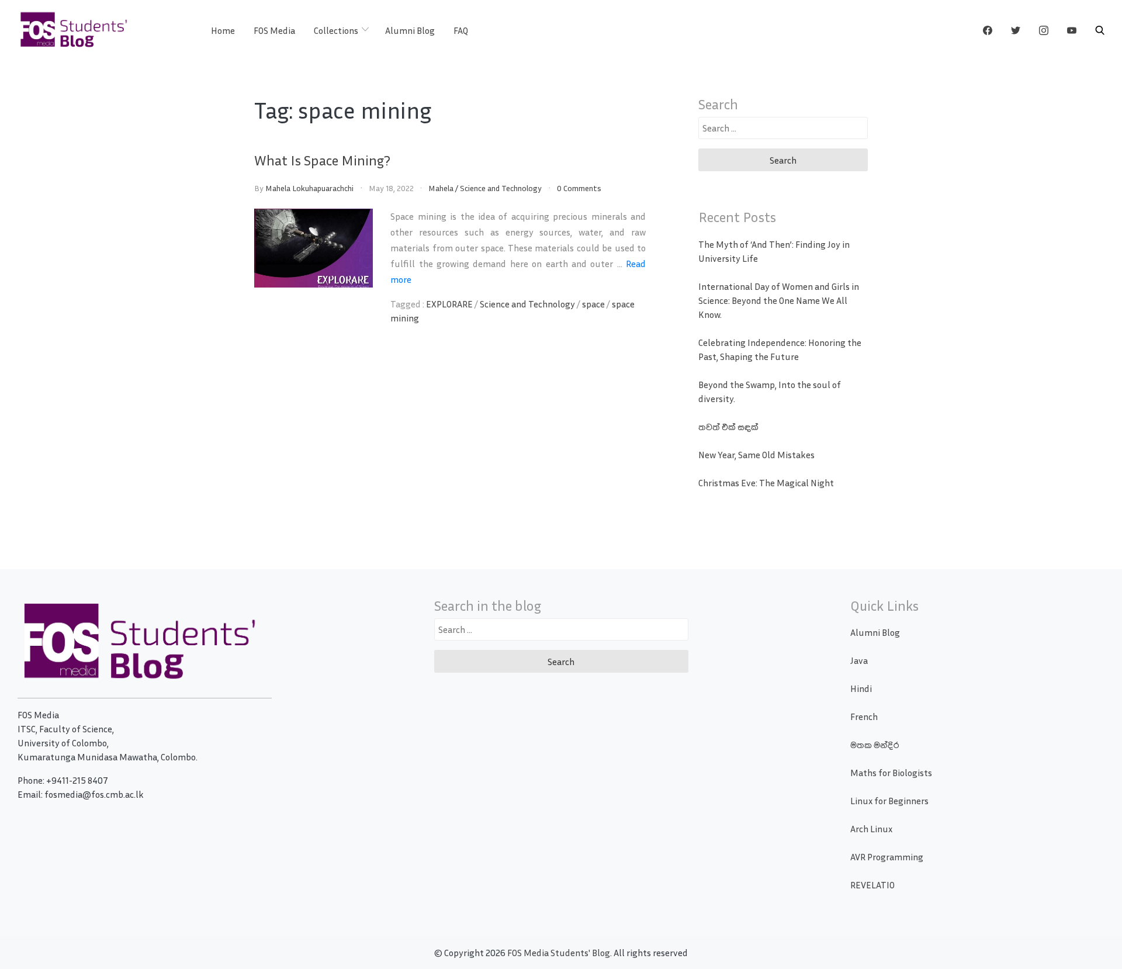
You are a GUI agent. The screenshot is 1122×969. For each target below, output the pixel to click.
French (864, 716)
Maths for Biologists (891, 772)
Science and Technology (501, 188)
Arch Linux (871, 829)
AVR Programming (886, 857)
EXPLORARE (449, 304)
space (593, 304)
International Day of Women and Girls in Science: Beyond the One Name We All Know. (778, 300)
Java (859, 660)
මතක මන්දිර (874, 744)
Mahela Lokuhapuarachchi (309, 188)
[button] (1099, 30)
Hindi (861, 688)
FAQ (460, 30)
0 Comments (579, 188)
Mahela (440, 188)
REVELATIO (872, 885)
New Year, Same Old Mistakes (756, 455)
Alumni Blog (410, 30)
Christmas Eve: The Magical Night (766, 483)
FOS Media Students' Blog (558, 952)
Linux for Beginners (889, 801)
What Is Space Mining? (322, 160)
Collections (336, 30)
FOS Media (274, 30)
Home (223, 30)
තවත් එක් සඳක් (728, 426)
